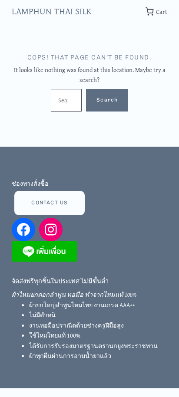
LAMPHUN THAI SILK (52, 11)
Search (107, 100)
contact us (49, 203)
